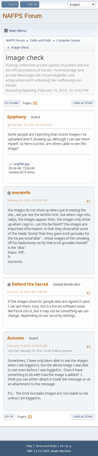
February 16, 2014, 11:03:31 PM (27, 200)
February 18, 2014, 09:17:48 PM (27, 292)
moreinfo (21, 192)
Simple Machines (61, 450)
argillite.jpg (21, 164)
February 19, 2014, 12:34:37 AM (27, 346)
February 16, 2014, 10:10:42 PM (31, 125)
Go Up (9, 417)
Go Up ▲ (66, 446)
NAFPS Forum (22, 15)
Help (29, 446)
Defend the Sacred (30, 284)
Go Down (12, 103)
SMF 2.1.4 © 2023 (38, 450)
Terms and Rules (46, 446)
